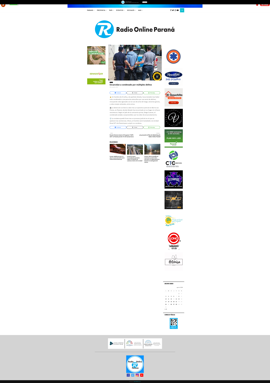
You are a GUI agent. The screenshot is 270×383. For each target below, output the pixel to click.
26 (171, 304)
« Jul (166, 309)
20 (173, 301)
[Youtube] (178, 10)
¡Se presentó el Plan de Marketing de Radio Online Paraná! (149, 136)
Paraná (90, 10)
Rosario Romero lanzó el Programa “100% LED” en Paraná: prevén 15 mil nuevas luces (122, 136)
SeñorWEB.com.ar (137, 381)
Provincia (101, 10)
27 (173, 304)
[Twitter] (173, 10)
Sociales (130, 10)
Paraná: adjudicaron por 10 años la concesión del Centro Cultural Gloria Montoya (117, 158)
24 (166, 304)
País (110, 10)
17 (165, 301)
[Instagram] (176, 10)
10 (165, 299)
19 (171, 301)
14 (176, 299)
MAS (139, 10)
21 (176, 301)
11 (168, 299)
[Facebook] (171, 10)
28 (176, 304)
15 (179, 299)
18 (168, 301)
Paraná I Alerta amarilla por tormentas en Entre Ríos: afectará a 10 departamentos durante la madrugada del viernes (152, 159)
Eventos (119, 10)
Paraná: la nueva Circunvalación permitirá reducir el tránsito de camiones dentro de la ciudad (134, 159)
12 (171, 299)
